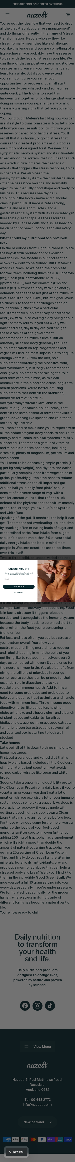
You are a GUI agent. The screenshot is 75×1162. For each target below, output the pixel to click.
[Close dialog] (73, 562)
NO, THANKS (18, 592)
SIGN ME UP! (19, 587)
